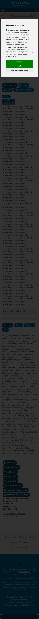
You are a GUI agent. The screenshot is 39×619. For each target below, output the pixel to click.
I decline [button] (19, 66)
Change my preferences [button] (19, 70)
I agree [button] (19, 62)
